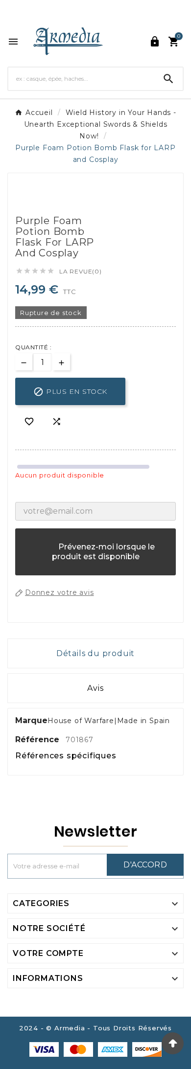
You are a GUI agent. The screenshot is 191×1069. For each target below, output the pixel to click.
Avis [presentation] (95, 688)
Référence (38, 739)
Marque (31, 720)
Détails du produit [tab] (95, 653)
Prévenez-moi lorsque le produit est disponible (96, 556)
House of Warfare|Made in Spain (109, 720)
